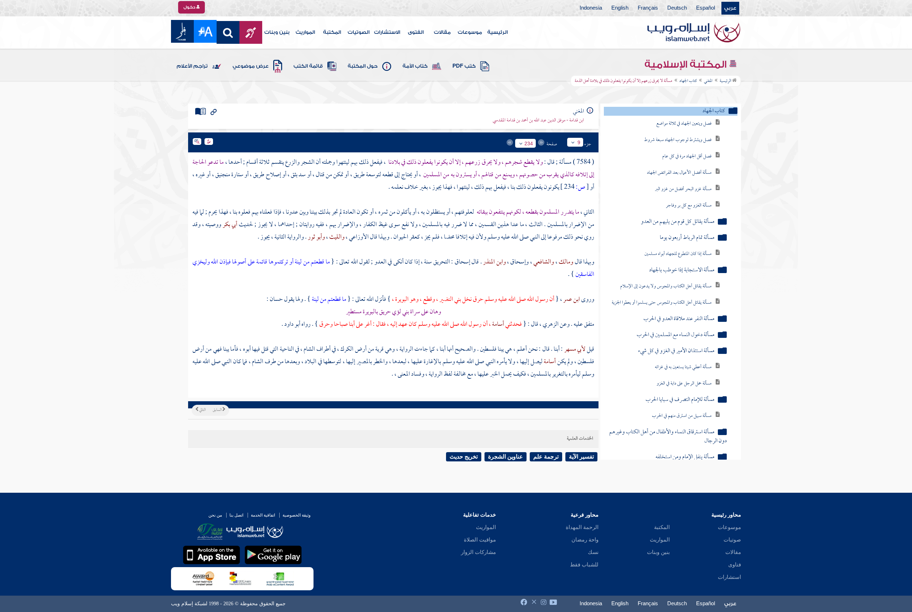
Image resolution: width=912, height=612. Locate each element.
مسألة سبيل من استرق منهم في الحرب (681, 416)
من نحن (215, 515)
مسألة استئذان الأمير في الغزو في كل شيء (676, 351)
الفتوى (416, 32)
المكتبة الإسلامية (686, 64)
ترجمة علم (546, 457)
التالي (202, 410)
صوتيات (732, 540)
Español (705, 8)
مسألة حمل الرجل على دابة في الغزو (684, 383)
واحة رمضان (584, 540)
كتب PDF (464, 66)
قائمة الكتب (308, 66)
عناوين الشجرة (505, 457)
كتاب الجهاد (688, 81)
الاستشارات (387, 32)
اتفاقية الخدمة (263, 515)
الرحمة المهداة (582, 527)
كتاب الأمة (415, 66)
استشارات (729, 577)
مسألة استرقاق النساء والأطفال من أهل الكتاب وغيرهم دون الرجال (668, 437)
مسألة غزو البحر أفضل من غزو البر (683, 189)
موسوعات (470, 32)
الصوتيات (358, 32)
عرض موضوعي (251, 66)
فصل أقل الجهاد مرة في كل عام (686, 156)
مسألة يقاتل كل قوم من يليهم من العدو (677, 222)
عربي (730, 8)
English (619, 8)
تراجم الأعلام (192, 66)
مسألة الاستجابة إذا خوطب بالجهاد (681, 270)
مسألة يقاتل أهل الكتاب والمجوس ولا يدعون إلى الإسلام (665, 286)
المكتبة (332, 32)
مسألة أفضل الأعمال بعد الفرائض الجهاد (679, 173)
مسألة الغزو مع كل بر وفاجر (688, 205)
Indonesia (591, 8)
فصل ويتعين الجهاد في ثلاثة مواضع (683, 124)
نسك (593, 552)
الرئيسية (497, 32)
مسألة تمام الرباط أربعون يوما (687, 238)
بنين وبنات (277, 32)
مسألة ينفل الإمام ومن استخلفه (685, 457)
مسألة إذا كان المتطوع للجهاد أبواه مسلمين (677, 254)
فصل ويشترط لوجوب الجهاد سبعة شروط (677, 140)
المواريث (305, 32)
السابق (217, 410)
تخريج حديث (464, 457)
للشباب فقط (584, 564)
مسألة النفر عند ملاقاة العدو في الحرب (678, 319)
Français (648, 8)
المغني (708, 81)
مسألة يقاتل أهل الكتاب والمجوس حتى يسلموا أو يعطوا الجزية (661, 303)
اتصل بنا (236, 515)
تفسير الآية (581, 457)
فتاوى (734, 564)
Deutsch (677, 8)
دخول (189, 7)
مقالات (442, 32)
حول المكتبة (363, 66)
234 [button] (528, 143)
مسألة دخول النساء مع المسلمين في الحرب (675, 335)
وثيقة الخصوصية (297, 515)
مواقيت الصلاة (480, 540)
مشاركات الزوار (478, 552)
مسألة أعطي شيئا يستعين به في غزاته (683, 367)
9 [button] (578, 142)
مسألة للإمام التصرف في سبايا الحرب (680, 400)
